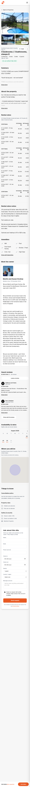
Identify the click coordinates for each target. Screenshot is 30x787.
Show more (4, 84)
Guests (5, 568)
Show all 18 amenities (7, 255)
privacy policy (15, 606)
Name (4, 537)
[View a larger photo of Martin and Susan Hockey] (8, 271)
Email (4, 544)
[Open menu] (27, 2)
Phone (7, 549)
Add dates (23, 784)
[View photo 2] (8, 40)
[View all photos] (15, 23)
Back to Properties (8, 10)
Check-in (5, 556)
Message (7, 580)
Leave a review (15, 378)
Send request (15, 600)
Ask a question (10, 784)
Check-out (5, 562)
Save (22, 49)
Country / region (7, 574)
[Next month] (27, 431)
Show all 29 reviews (8, 417)
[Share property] (27, 49)
